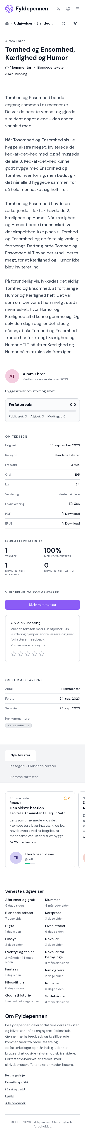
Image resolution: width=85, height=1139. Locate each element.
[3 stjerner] (28, 654)
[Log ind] (58, 9)
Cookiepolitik (15, 1089)
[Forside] (7, 23)
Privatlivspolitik (17, 1082)
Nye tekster (20, 755)
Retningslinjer (15, 1075)
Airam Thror (15, 41)
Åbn (77, 504)
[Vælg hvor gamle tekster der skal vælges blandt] (75, 23)
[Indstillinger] (68, 9)
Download (72, 514)
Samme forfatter (24, 777)
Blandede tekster (51, 23)
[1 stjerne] (14, 654)
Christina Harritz (18, 725)
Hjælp (9, 1096)
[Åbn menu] (77, 9)
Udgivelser (23, 23)
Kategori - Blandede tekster (33, 766)
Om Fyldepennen (26, 1016)
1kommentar (70, 689)
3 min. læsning (16, 74)
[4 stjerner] (35, 654)
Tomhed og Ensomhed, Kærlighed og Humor (40, 53)
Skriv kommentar (42, 604)
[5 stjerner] (42, 654)
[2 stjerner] (21, 654)
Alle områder (15, 1103)
